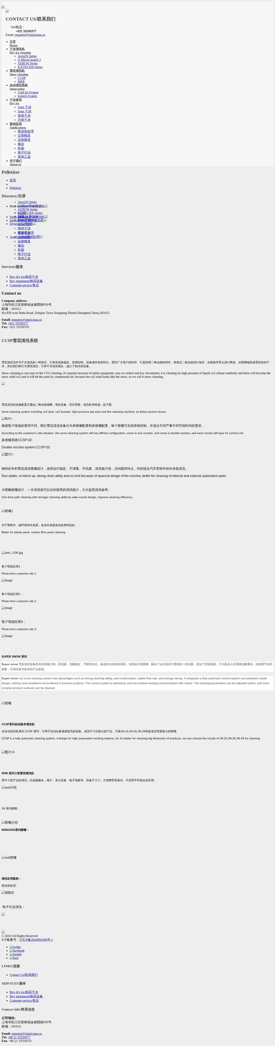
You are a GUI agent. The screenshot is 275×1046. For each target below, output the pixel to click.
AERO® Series (28, 63)
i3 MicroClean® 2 (29, 59)
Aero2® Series (27, 56)
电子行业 (24, 152)
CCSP (22, 78)
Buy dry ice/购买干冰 (24, 276)
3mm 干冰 (24, 111)
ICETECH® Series (30, 67)
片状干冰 (24, 120)
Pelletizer (15, 188)
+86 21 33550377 (19, 1037)
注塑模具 (24, 135)
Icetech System (27, 96)
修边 (21, 144)
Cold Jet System (28, 92)
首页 (13, 180)
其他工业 (24, 156)
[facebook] (17, 950)
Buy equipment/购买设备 (26, 281)
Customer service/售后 (24, 285)
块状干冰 (24, 115)
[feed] (14, 958)
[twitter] (15, 947)
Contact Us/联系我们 (24, 974)
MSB (21, 81)
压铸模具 (24, 139)
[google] (16, 954)
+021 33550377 (18, 323)
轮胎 (21, 148)
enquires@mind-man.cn (30, 34)
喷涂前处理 (26, 131)
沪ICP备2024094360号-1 (36, 939)
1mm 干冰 (24, 107)
